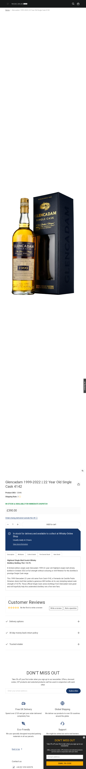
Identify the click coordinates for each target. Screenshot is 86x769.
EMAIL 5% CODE (64, 763)
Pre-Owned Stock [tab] (45, 554)
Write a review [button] (56, 608)
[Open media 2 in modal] (43, 243)
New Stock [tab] (57, 554)
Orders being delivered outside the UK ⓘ (21, 518)
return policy (52, 638)
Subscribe (73, 691)
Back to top (16, 749)
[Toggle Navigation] (7, 3)
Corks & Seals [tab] (31, 554)
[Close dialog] (84, 737)
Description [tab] (10, 554)
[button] (73, 3)
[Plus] (17, 524)
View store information (20, 544)
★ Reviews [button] (85, 385)
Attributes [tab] (21, 554)
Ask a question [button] (71, 608)
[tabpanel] (43, 573)
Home (7, 10)
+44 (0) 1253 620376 (24, 767)
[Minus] (7, 524)
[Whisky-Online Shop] (19, 4)
